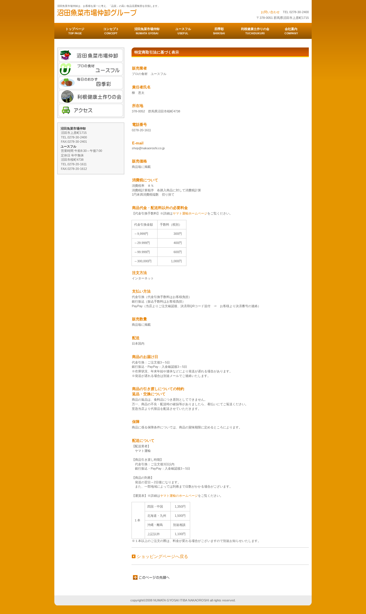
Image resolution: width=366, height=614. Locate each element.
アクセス (91, 110)
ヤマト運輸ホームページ (190, 213)
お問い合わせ (270, 12)
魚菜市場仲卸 (91, 55)
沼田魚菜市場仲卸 (114, 14)
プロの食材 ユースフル (91, 69)
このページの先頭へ (151, 577)
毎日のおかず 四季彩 (91, 82)
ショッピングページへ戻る (162, 556)
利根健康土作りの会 (91, 96)
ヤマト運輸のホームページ (179, 495)
